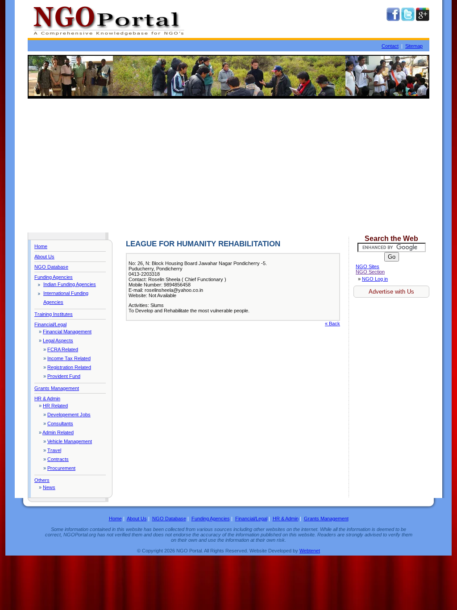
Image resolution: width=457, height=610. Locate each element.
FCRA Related (62, 349)
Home (40, 246)
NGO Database (51, 267)
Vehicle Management (69, 441)
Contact (390, 46)
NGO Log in (375, 279)
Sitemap (414, 46)
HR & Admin (47, 398)
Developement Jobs (69, 414)
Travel (54, 450)
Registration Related (69, 367)
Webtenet (309, 550)
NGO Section (370, 271)
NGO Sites (367, 266)
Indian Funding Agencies (69, 284)
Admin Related (58, 432)
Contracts (58, 459)
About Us (44, 256)
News (49, 487)
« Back (332, 323)
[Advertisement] (228, 165)
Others (42, 480)
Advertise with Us (391, 291)
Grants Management (56, 388)
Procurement (61, 468)
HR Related (55, 405)
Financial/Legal (50, 324)
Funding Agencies (53, 277)
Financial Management (67, 331)
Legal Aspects (58, 340)
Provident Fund (63, 376)
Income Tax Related (69, 358)
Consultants (60, 423)
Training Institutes (53, 314)
